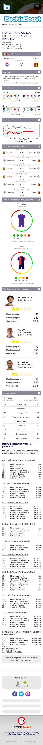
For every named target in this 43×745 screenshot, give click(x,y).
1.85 (4, 48)
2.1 (12, 48)
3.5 (7, 48)
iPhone (18, 686)
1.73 (15, 48)
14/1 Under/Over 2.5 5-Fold (15, 555)
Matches (26, 658)
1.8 (21, 48)
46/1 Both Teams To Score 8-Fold (18, 460)
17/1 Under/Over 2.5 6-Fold (15, 612)
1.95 (18, 48)
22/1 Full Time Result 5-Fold (16, 595)
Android (25, 686)
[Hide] (39, 72)
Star (39, 54)
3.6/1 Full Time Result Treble (16, 541)
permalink (29, 660)
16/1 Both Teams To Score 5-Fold (18, 524)
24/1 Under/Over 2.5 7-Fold (15, 503)
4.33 (9, 48)
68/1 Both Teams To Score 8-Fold (18, 572)
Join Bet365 (6, 43)
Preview (12, 660)
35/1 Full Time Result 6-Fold (16, 483)
